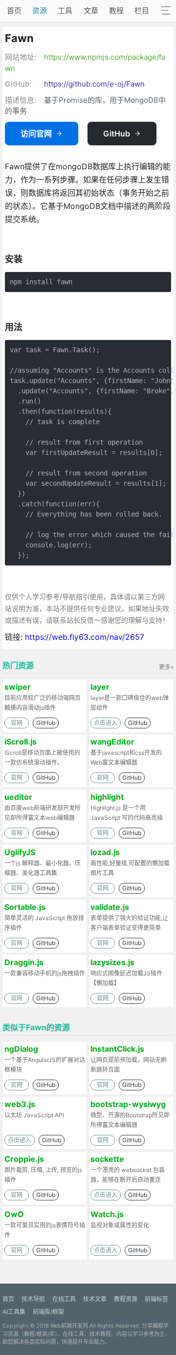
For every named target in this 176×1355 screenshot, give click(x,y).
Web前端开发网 (69, 1325)
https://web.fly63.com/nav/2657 (84, 637)
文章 (91, 10)
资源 (39, 10)
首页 (14, 10)
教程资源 (125, 1299)
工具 (65, 10)
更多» (166, 667)
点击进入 (105, 722)
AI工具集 (13, 1311)
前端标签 (156, 1299)
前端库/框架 (48, 1311)
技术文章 (95, 1299)
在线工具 (64, 1299)
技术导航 (33, 1299)
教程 (116, 10)
